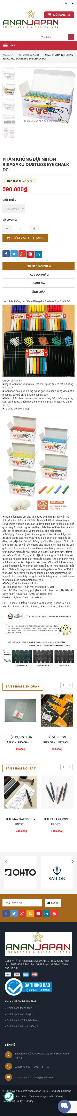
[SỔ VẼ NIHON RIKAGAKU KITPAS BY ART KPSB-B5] (57, 710)
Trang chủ (8, 55)
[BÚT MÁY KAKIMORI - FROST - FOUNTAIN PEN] (20, 792)
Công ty (29, 1101)
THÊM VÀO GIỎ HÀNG (27, 238)
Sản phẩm (21, 1096)
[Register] (65, 3)
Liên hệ (59, 1096)
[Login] (72, 3)
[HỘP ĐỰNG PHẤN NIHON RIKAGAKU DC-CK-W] (20, 710)
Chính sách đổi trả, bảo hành (23, 1020)
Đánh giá (38, 283)
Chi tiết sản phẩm (38, 266)
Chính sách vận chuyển (20, 1014)
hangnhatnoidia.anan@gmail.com (34, 1077)
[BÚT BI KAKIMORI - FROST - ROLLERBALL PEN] (57, 792)
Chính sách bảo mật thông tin (23, 1026)
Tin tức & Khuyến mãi (41, 1096)
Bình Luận (39, 292)
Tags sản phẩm (38, 274)
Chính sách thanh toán (19, 1007)
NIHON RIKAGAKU (29, 55)
